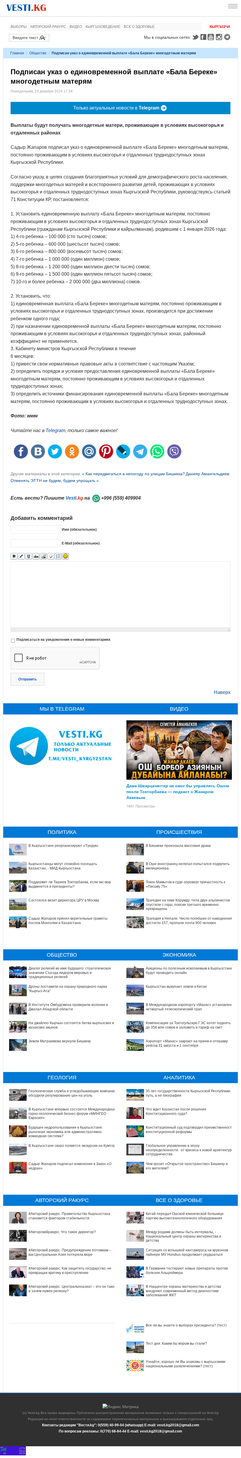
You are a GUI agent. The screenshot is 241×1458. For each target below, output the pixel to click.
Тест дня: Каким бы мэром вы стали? (176, 1343)
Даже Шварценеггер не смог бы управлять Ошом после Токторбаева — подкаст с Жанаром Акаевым (177, 791)
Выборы (19, 27)
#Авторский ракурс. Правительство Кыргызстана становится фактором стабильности (69, 1216)
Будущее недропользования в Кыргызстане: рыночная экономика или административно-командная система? (66, 1131)
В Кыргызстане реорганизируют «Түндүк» (63, 846)
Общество (37, 53)
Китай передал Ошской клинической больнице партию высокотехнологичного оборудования (185, 1216)
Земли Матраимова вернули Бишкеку (60, 1041)
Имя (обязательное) (79, 529)
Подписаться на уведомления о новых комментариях (63, 640)
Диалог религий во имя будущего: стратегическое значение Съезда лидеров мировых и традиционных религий (70, 972)
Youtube (211, 37)
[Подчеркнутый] (28, 556)
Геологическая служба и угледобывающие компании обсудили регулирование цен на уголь (72, 1093)
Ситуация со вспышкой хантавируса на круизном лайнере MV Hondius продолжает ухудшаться (187, 1252)
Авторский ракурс (48, 27)
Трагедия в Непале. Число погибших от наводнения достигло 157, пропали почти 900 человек (189, 920)
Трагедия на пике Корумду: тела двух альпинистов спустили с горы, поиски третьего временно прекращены (188, 904)
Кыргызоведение (103, 27)
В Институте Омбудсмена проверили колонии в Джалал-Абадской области (68, 1007)
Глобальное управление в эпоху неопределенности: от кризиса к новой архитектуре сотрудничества (190, 1150)
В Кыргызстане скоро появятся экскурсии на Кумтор (72, 1146)
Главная (17, 53)
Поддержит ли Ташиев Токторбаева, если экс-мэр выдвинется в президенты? (70, 884)
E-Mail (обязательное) (81, 543)
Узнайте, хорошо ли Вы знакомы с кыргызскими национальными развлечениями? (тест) (185, 1364)
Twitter (195, 37)
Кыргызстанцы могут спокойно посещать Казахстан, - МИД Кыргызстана (63, 866)
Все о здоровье (139, 27)
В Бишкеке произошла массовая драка (178, 846)
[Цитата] (50, 556)
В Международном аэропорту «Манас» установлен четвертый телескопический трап (189, 1007)
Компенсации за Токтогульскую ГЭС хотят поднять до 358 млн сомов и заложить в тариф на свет (188, 1025)
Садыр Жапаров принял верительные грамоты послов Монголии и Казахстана (68, 920)
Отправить (27, 679)
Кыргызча (220, 27)
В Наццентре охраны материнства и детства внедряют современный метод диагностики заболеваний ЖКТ (183, 1291)
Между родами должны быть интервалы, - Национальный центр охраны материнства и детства (183, 1236)
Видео (76, 27)
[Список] (58, 556)
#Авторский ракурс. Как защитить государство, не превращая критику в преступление (70, 1270)
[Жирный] (14, 556)
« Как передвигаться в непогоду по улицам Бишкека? (133, 473)
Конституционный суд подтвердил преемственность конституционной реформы (190, 1129)
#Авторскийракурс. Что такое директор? (62, 1232)
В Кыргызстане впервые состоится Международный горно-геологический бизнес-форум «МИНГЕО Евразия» (72, 1113)
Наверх (222, 692)
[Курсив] (21, 556)
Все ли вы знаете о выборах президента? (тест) (186, 1325)
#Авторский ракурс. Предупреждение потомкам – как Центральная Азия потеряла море (70, 1252)
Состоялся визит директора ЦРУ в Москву (64, 900)
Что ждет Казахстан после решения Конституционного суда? (176, 1111)
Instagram (220, 37)
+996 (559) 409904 (121, 497)
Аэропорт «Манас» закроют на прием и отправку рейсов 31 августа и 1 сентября (187, 1043)
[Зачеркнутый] (36, 556)
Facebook (203, 37)
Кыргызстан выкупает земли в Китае (176, 987)
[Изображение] (43, 556)
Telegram (228, 37)
